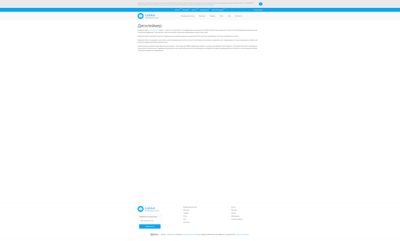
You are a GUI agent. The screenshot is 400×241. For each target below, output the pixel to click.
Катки (177, 10)
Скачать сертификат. (242, 234)
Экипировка (204, 10)
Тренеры (185, 10)
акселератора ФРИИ (190, 234)
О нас (221, 16)
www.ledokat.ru (154, 30)
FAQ (229, 16)
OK (260, 4)
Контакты (238, 16)
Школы (194, 10)
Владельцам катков (187, 16)
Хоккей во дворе (217, 10)
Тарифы (212, 16)
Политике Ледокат (208, 5)
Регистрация (258, 10)
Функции (202, 16)
